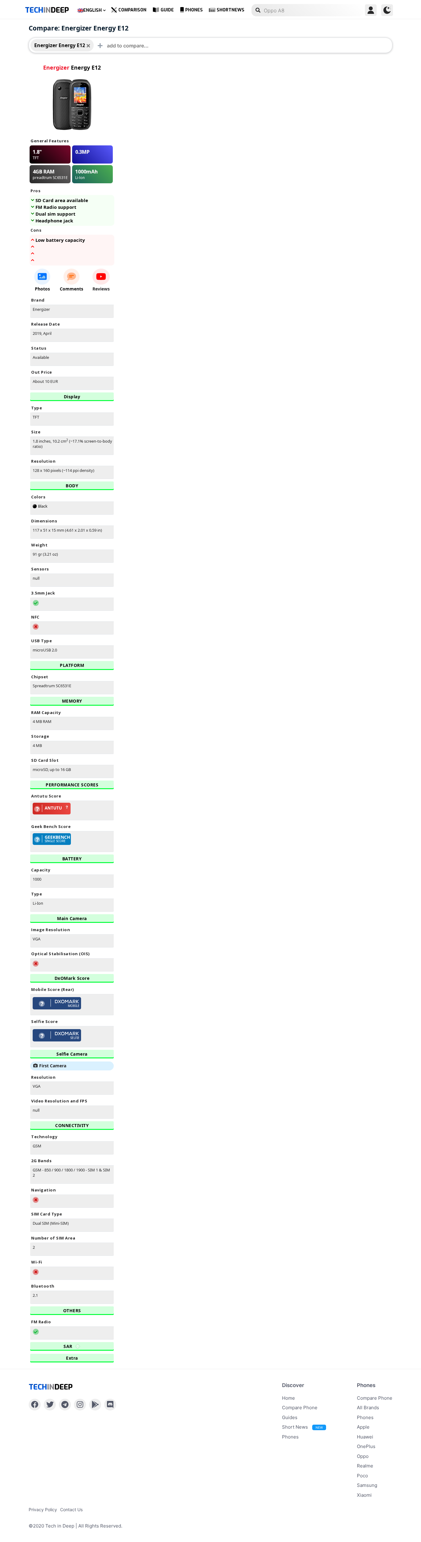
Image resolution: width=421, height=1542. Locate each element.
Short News (302, 1427)
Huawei (365, 1437)
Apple (363, 1427)
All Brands (368, 1407)
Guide (167, 10)
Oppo (363, 1456)
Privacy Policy (43, 1509)
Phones (194, 10)
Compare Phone (299, 1407)
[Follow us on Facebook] (35, 1404)
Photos (42, 289)
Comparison (132, 10)
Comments (71, 289)
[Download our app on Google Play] (95, 1404)
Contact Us (71, 1509)
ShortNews (230, 10)
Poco (362, 1476)
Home (288, 1398)
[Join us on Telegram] (65, 1404)
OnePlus (366, 1446)
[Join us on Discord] (110, 1404)
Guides (289, 1417)
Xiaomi (364, 1495)
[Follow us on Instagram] (80, 1404)
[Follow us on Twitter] (50, 1404)
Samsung (367, 1485)
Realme (365, 1466)
